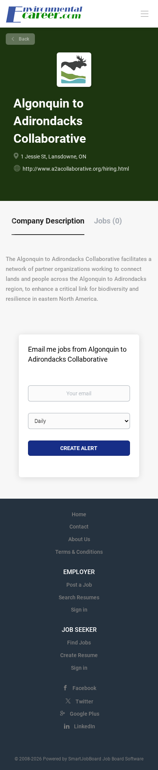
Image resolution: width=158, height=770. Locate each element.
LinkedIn (84, 726)
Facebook (84, 688)
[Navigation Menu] (144, 13)
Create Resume (79, 655)
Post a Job (79, 585)
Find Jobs (79, 642)
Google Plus (84, 714)
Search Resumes (79, 597)
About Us (79, 539)
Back (23, 39)
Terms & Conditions (79, 552)
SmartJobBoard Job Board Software (105, 759)
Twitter (84, 701)
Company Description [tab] (48, 220)
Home (79, 514)
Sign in (79, 610)
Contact (79, 527)
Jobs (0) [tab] (108, 220)
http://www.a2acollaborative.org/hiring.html (76, 169)
